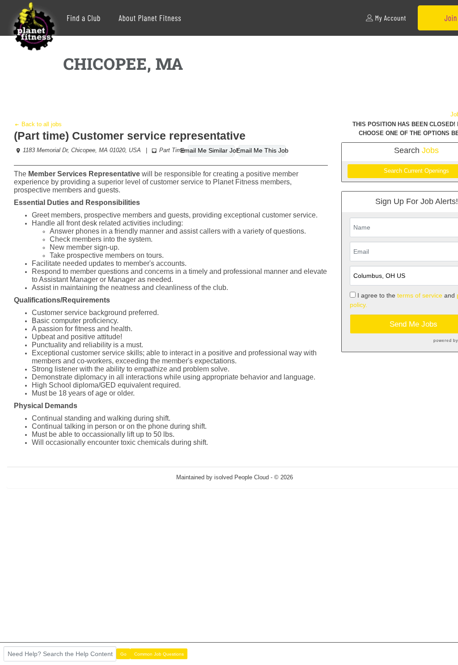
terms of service (419, 295)
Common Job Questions (159, 654)
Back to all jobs (41, 124)
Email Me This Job (262, 150)
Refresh (319, 477)
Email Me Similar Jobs (211, 150)
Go (123, 654)
